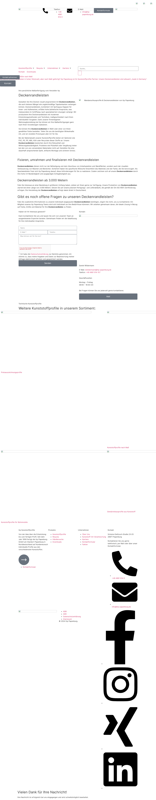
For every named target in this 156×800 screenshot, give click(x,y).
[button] (26, 68)
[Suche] (80, 73)
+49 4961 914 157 (93, 272)
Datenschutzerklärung (39, 254)
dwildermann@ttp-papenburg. (97, 270)
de (110, 270)
